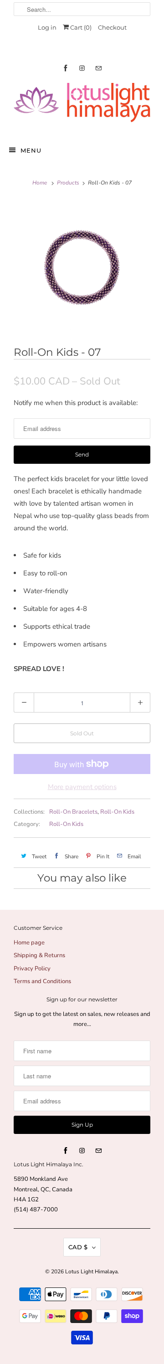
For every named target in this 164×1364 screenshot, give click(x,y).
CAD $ (77, 1247)
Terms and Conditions (42, 981)
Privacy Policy (32, 968)
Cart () (80, 27)
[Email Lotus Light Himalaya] (98, 68)
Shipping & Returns (39, 955)
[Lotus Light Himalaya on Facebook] (66, 68)
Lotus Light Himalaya (91, 1271)
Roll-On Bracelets (73, 812)
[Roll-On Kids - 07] (82, 266)
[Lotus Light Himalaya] (82, 106)
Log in (47, 27)
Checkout (112, 27)
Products (68, 182)
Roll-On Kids (117, 812)
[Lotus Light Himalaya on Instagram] (82, 68)
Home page (29, 942)
